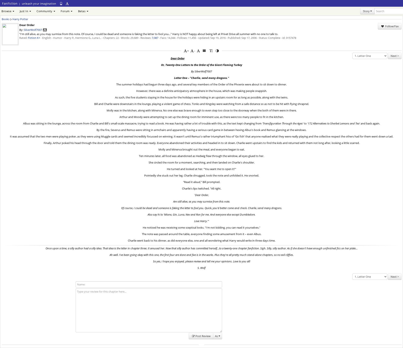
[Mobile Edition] (61, 3)
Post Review (203, 336)
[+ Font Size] (185, 51)
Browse (6, 11)
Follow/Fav (392, 26)
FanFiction (9, 3)
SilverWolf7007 (33, 30)
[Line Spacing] (211, 51)
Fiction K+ (34, 38)
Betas (82, 11)
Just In (24, 11)
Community (45, 11)
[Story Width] (204, 51)
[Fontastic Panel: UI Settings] (67, 3)
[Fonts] (198, 51)
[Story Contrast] (217, 51)
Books (5, 19)
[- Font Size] (192, 51)
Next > (395, 56)
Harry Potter (20, 19)
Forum (65, 11)
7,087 (155, 38)
